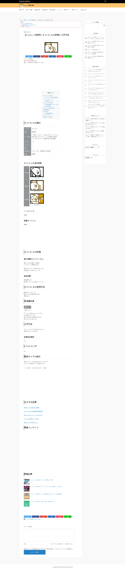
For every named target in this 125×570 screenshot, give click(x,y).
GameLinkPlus (24, 1)
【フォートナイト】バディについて (96, 73)
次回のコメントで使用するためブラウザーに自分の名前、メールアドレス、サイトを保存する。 (49, 549)
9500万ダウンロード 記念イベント (30, 24)
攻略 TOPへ (22, 9)
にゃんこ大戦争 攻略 (28, 5)
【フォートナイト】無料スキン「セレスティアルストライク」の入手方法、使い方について (96, 106)
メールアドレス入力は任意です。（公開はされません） (62, 543)
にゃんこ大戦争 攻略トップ (94, 49)
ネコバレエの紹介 (47, 95)
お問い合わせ (84, 9)
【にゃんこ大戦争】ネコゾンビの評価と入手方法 (42, 480)
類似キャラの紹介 (47, 117)
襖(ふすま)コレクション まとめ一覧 (33, 415)
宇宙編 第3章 (52, 9)
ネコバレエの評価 (47, 102)
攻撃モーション (49, 101)
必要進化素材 (49, 113)
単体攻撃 (48, 106)
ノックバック (49, 99)
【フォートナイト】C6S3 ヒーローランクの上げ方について (96, 89)
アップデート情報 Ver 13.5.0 (26, 23)
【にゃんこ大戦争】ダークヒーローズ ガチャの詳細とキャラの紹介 (46, 486)
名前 (25, 543)
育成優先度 (46, 109)
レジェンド (59, 9)
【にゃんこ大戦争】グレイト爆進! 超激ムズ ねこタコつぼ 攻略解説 (46, 494)
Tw (29, 56)
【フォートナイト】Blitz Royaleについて (96, 85)
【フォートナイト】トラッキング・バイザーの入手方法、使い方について (96, 93)
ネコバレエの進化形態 (51, 97)
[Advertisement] (62, 15)
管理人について (75, 9)
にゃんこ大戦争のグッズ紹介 (31, 418)
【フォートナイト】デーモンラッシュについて (96, 81)
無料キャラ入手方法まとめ (31, 422)
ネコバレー (37, 178)
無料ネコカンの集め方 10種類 (31, 407)
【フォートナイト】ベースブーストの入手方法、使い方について (96, 101)
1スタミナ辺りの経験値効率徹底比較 (33, 411)
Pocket (60, 56)
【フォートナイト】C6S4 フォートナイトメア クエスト (96, 77)
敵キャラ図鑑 (29, 9)
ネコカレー (37, 204)
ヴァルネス (27, 26)
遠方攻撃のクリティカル (51, 104)
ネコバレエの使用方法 (49, 108)
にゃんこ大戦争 (29, 519)
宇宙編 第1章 (37, 9)
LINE (68, 56)
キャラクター (37, 519)
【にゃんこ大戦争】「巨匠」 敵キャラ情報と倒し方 (43, 501)
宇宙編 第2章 (45, 9)
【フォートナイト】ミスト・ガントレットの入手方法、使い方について (96, 97)
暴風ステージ (67, 9)
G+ (44, 56)
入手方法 (45, 111)
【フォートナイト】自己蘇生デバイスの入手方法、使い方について (96, 70)
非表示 (51, 92)
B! (52, 56)
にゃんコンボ (46, 115)
